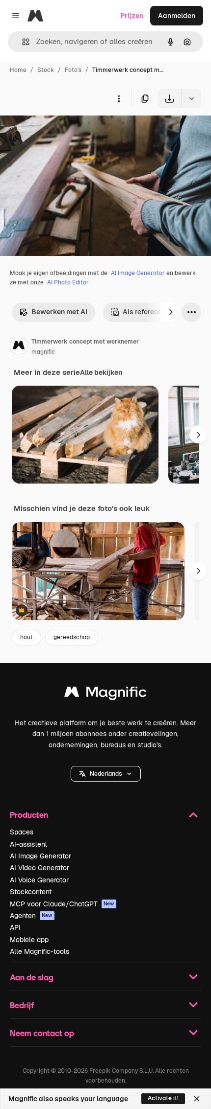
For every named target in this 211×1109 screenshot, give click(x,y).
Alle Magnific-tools (39, 951)
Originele (64, 131)
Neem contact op (42, 1033)
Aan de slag (31, 977)
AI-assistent (28, 844)
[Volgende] (171, 312)
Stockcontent (31, 891)
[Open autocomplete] (21, 42)
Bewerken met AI (59, 311)
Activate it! (163, 1098)
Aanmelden (176, 15)
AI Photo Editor (67, 282)
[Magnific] (105, 694)
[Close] (197, 1099)
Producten (29, 814)
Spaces (21, 832)
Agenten (31, 915)
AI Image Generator (138, 273)
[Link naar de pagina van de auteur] (18, 347)
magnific (43, 352)
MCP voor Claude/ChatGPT (62, 904)
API (15, 927)
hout (26, 637)
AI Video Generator (39, 867)
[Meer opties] (119, 98)
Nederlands (106, 774)
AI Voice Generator (39, 880)
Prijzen (131, 15)
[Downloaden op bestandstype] (191, 98)
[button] (106, 774)
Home (18, 70)
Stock (45, 70)
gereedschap (71, 637)
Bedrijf (22, 1005)
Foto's (73, 70)
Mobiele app (29, 939)
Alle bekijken (101, 372)
